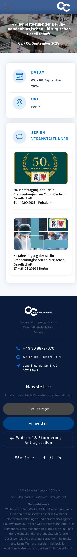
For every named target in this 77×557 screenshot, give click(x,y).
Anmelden (38, 423)
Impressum (41, 496)
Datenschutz (25, 496)
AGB (13, 496)
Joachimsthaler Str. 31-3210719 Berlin (40, 368)
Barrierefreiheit (57, 496)
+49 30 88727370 (38, 348)
